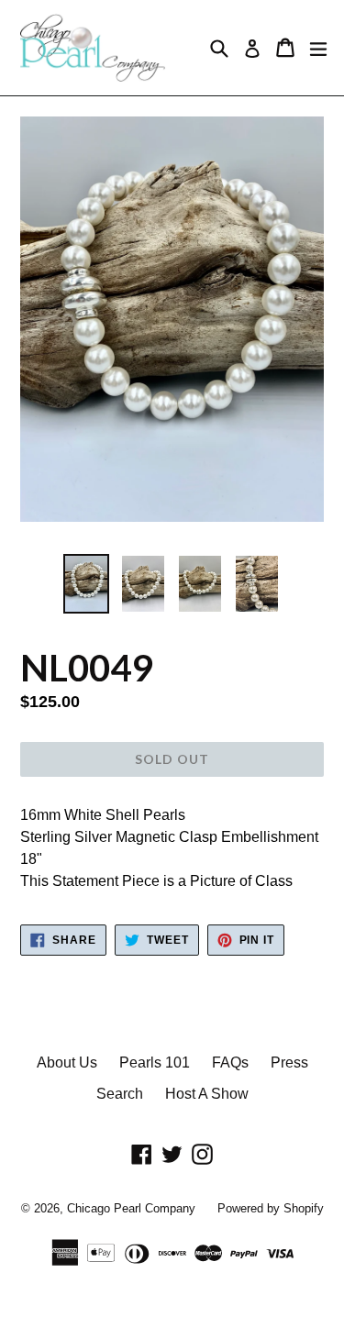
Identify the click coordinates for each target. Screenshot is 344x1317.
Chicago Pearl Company (131, 1208)
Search (119, 1093)
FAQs (230, 1062)
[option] (86, 583)
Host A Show (207, 1093)
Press (289, 1062)
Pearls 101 (154, 1062)
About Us (67, 1062)
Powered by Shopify (270, 1208)
